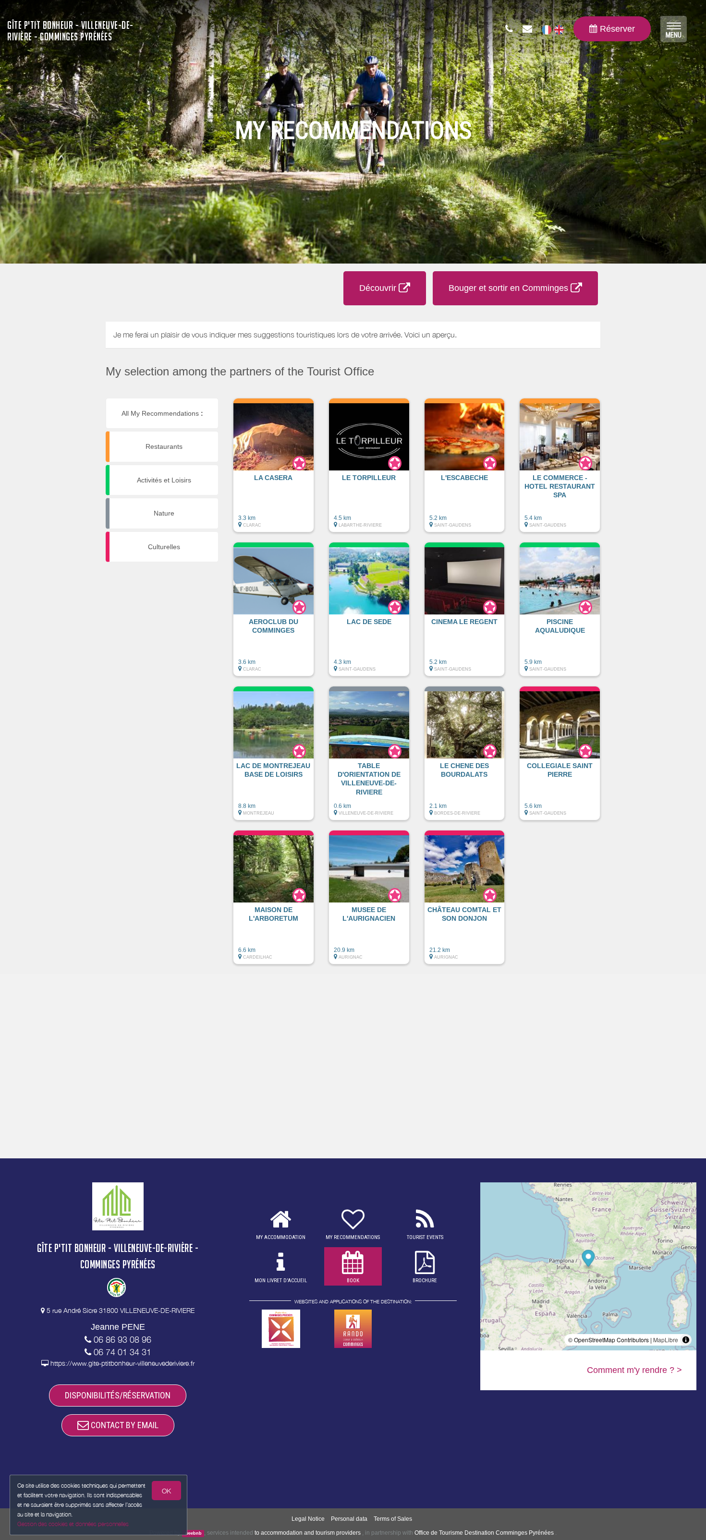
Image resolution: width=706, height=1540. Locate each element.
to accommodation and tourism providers (308, 1532)
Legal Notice (308, 1519)
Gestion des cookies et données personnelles (73, 1524)
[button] (273, 470)
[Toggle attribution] (686, 1340)
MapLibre (665, 1339)
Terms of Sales (393, 1519)
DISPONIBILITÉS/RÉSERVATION (117, 1395)
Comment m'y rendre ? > (634, 1370)
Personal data (349, 1519)
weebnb (193, 1533)
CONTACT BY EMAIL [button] (123, 1425)
